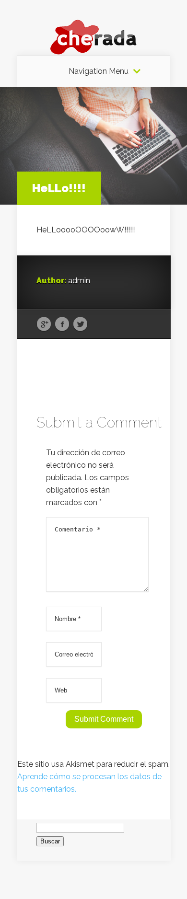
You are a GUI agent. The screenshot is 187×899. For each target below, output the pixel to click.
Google (43, 324)
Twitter (80, 324)
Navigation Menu (99, 71)
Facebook (62, 324)
